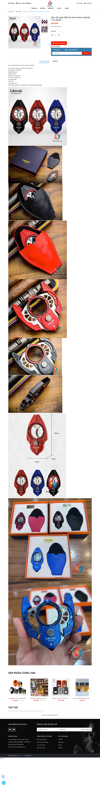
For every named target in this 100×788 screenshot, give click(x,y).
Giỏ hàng (60, 747)
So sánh (2, 758)
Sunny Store (21, 755)
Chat (19, 3)
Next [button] (90, 690)
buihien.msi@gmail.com (20, 747)
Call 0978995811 (26, 3)
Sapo (32, 755)
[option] (44, 22)
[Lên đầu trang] (97, 781)
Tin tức (13, 708)
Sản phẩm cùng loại (21, 673)
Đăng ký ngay (85, 729)
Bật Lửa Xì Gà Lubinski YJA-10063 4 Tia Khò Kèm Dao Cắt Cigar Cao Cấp (48, 698)
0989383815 (27, 742)
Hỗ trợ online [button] (63, 736)
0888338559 (20, 744)
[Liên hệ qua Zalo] (3, 776)
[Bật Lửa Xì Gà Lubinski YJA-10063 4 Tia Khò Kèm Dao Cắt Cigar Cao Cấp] (39, 687)
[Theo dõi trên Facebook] (10, 729)
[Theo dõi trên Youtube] (14, 729)
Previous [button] (10, 690)
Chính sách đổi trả (41, 745)
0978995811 (20, 742)
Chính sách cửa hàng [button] (44, 736)
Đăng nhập (61, 742)
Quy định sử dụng (41, 747)
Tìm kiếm (60, 739)
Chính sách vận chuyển (42, 742)
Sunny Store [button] (12, 736)
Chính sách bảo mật (41, 739)
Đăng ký (60, 745)
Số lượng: (53, 31)
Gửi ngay (86, 53)
